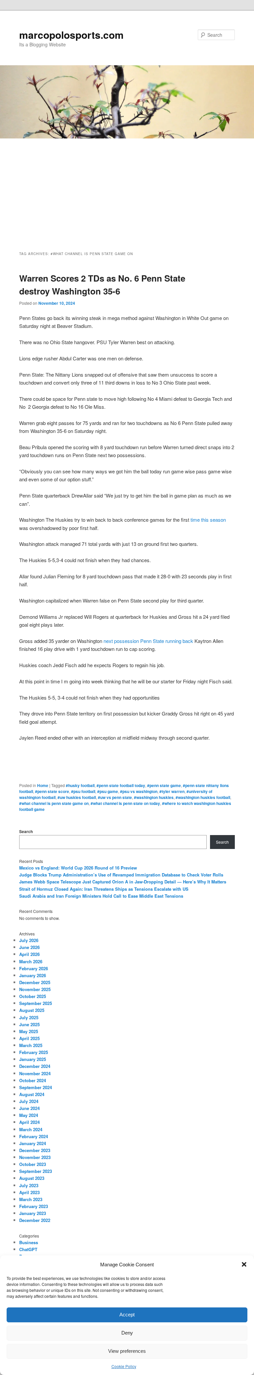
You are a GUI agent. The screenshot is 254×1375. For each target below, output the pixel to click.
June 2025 (29, 1024)
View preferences (127, 1351)
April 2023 (29, 1192)
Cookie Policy (123, 1366)
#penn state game (164, 785)
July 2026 (28, 940)
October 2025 (32, 996)
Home (42, 785)
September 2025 (35, 1003)
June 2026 (29, 947)
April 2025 (29, 1038)
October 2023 (32, 1164)
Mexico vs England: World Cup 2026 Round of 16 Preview (78, 868)
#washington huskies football (203, 797)
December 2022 (34, 1220)
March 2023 (30, 1199)
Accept (127, 1314)
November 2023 (35, 1157)
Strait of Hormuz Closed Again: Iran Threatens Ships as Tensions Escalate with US (104, 889)
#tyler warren (172, 791)
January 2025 (32, 1059)
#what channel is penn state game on (54, 803)
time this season (208, 519)
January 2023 (32, 1213)
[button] (244, 1264)
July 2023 (28, 1185)
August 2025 (31, 1010)
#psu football (83, 791)
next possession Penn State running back (148, 640)
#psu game (107, 791)
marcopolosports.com (71, 34)
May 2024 (28, 1115)
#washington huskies (154, 797)
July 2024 (28, 1101)
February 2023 (33, 1206)
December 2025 (34, 982)
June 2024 (29, 1108)
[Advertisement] (127, 188)
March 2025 (30, 1045)
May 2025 (28, 1031)
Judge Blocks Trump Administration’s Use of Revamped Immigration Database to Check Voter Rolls (121, 875)
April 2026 (29, 954)
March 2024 (30, 1129)
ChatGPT (28, 1249)
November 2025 (35, 989)
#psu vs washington (138, 791)
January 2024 (32, 1143)
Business (28, 1242)
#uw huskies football (77, 797)
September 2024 (35, 1087)
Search (26, 831)
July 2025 (28, 1017)
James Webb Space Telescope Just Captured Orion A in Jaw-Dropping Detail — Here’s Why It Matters (122, 881)
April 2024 (29, 1122)
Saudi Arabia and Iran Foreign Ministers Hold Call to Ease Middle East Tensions (101, 896)
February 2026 (33, 968)
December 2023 (34, 1150)
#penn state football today (121, 785)
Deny (127, 1333)
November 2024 (35, 1073)
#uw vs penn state (115, 797)
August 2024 (31, 1094)
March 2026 (30, 961)
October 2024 (32, 1080)
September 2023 (35, 1171)
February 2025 (33, 1052)
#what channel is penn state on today (125, 803)
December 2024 (34, 1066)
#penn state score (52, 791)
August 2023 (31, 1178)
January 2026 (32, 975)
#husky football (80, 785)
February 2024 (33, 1136)
